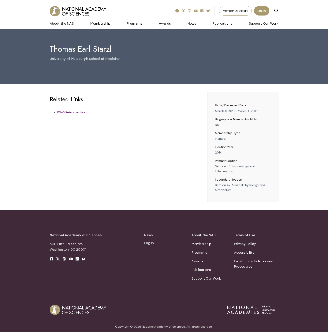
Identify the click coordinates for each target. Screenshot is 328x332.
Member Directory (235, 11)
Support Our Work (263, 23)
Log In (262, 11)
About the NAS (62, 23)
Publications (222, 23)
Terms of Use (244, 235)
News (192, 23)
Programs (134, 23)
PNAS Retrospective (71, 112)
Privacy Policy (245, 244)
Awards (165, 23)
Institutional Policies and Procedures (253, 264)
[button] (276, 10)
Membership (100, 23)
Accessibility (244, 252)
